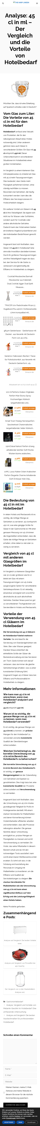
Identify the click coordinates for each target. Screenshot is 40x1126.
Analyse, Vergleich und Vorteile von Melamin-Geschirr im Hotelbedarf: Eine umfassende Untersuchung (19, 1008)
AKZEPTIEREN (8, 1122)
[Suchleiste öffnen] (3, 3)
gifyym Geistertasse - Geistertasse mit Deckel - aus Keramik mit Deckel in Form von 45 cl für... (20, 334)
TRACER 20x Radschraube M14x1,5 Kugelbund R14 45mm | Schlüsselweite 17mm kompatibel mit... (20, 309)
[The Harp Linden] (21, 3)
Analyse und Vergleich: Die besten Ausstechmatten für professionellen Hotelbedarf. (19, 1018)
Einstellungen (11, 1118)
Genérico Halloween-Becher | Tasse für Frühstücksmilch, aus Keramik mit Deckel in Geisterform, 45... (20, 359)
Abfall (20, 1122)
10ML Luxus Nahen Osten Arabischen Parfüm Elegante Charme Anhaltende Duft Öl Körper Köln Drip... (20, 475)
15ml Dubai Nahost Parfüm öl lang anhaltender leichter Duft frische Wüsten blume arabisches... (20, 450)
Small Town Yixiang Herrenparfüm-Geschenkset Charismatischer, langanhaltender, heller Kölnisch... (20, 424)
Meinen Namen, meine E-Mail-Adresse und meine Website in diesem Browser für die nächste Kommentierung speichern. (19, 1092)
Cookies (17, 1116)
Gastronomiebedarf (14, 1001)
